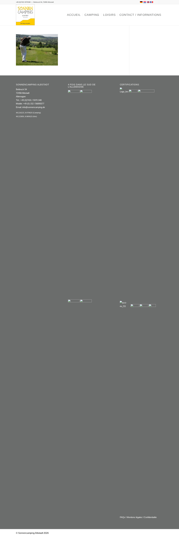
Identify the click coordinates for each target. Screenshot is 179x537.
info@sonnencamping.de (33, 107)
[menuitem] (74, 14)
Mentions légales (134, 517)
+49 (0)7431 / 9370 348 (31, 100)
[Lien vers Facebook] (157, 2)
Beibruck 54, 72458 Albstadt (43, 2)
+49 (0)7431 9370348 (23, 2)
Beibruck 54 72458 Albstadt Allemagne (22, 93)
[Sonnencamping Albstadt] (25, 14)
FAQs (122, 517)
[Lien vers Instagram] (161, 2)
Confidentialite (150, 517)
